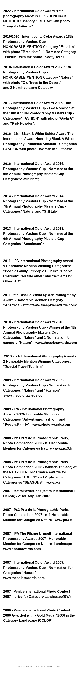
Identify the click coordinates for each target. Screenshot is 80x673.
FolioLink (38, 666)
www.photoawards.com (22, 549)
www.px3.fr (55, 482)
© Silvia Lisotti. (26, 666)
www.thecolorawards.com (24, 395)
